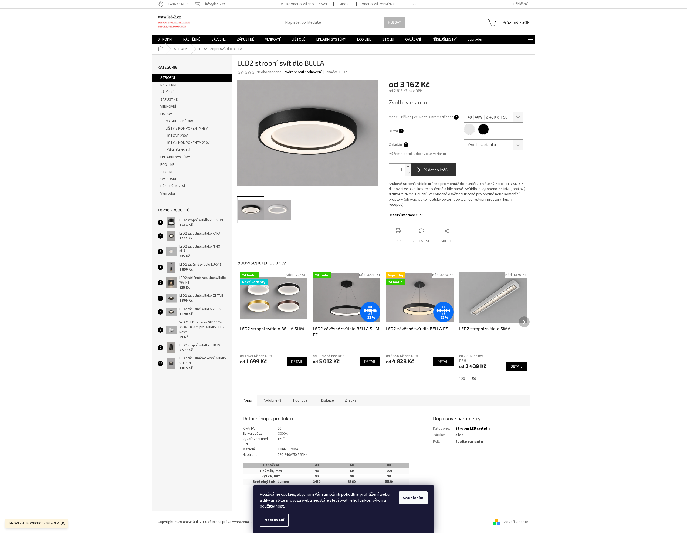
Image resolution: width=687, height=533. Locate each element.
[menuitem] (165, 39)
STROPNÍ (167, 77)
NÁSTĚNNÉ (168, 85)
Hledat (394, 22)
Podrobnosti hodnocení (303, 72)
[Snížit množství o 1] (408, 173)
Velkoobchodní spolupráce (304, 4)
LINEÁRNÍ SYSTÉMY (175, 157)
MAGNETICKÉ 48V (179, 121)
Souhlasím (413, 498)
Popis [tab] (247, 400)
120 (462, 379)
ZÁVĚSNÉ (167, 92)
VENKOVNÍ (168, 106)
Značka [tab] (350, 400)
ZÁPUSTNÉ (169, 99)
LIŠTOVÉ (167, 114)
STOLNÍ (166, 172)
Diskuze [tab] (327, 400)
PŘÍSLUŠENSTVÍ (178, 150)
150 (473, 379)
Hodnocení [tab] (301, 400)
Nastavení (274, 520)
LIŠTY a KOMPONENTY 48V (187, 128)
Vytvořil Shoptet (516, 522)
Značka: (336, 72)
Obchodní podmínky (378, 4)
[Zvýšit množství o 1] (408, 167)
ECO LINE (167, 164)
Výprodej (167, 193)
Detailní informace (403, 215)
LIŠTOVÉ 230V (177, 136)
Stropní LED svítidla (472, 428)
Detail (297, 361)
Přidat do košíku (437, 169)
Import (345, 4)
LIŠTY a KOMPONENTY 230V (187, 143)
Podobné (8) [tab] (272, 400)
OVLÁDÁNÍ (168, 179)
